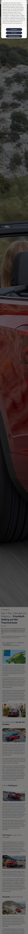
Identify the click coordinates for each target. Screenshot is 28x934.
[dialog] (14, 467)
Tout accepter (14, 29)
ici (21, 23)
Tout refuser (14, 33)
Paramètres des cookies (14, 36)
